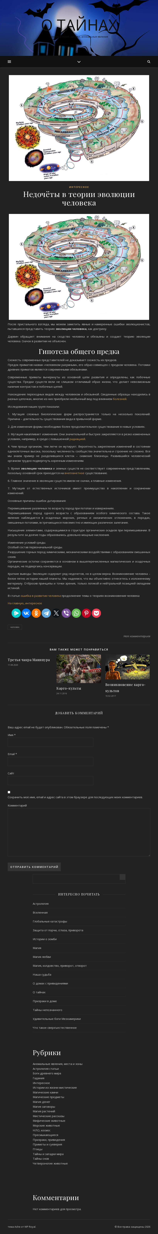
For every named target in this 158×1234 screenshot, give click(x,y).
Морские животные (46, 1125)
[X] (56, 613)
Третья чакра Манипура (29, 659)
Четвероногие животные (50, 1163)
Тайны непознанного (47, 1010)
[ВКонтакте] (26, 613)
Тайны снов (41, 1158)
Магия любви (42, 957)
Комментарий (17, 805)
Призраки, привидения (49, 1140)
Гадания (38, 1078)
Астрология (41, 903)
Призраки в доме (45, 1001)
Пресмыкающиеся (45, 1135)
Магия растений (44, 1111)
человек (14, 627)
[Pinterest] (86, 613)
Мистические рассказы (48, 1116)
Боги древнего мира (47, 1073)
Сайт (11, 773)
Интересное (79, 187)
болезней (119, 399)
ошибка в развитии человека (41, 596)
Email (12, 754)
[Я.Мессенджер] (16, 613)
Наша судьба (42, 974)
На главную (16, 603)
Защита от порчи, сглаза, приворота (58, 930)
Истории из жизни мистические (55, 1087)
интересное (33, 603)
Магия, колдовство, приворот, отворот (60, 965)
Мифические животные (49, 1121)
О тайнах (79, 24)
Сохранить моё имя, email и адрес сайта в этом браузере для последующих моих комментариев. (75, 797)
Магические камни (45, 1092)
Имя (12, 735)
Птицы (37, 1149)
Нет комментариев (137, 636)
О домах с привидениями (50, 983)
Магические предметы (48, 1097)
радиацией (77, 439)
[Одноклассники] (36, 613)
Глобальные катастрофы (50, 921)
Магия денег (41, 1102)
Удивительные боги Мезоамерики (57, 1019)
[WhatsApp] (76, 613)
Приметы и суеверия (47, 1144)
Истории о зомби (45, 939)
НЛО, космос (41, 1130)
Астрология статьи (46, 1069)
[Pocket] (96, 613)
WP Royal (29, 1226)
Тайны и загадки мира (48, 1154)
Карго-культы (68, 688)
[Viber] (66, 613)
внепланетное (75, 473)
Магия (37, 948)
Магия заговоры (44, 1106)
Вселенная (40, 912)
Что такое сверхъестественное (55, 1027)
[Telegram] (46, 613)
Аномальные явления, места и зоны (57, 1064)
